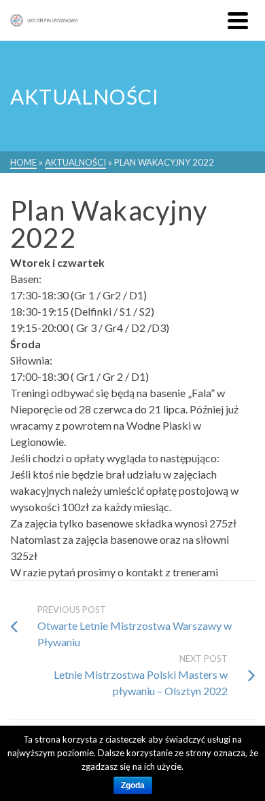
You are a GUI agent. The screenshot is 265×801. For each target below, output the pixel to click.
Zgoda (133, 785)
